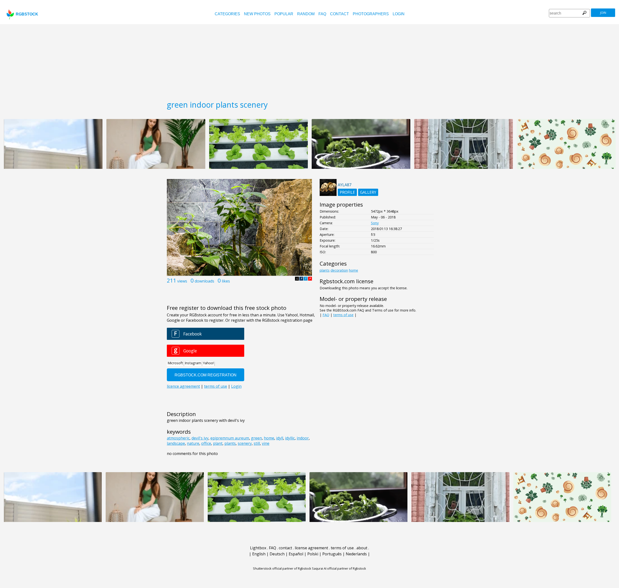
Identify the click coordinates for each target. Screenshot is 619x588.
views (182, 281)
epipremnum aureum (229, 438)
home (269, 438)
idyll (279, 438)
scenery (245, 443)
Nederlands (356, 554)
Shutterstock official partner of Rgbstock (282, 568)
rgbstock (27, 14)
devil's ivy (200, 438)
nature (193, 443)
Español (296, 554)
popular (283, 14)
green (256, 438)
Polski (312, 554)
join (603, 13)
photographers (371, 14)
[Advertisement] (309, 60)
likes (226, 281)
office (206, 443)
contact (339, 14)
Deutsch (277, 554)
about (361, 548)
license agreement (311, 548)
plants (230, 443)
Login (399, 14)
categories (227, 14)
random (306, 14)
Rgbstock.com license (346, 281)
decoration (339, 270)
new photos (257, 14)
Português (332, 554)
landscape (176, 443)
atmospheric (178, 438)
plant (217, 443)
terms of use (343, 315)
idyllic (290, 438)
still (257, 443)
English (258, 554)
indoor (303, 438)
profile (347, 192)
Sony (375, 223)
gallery (368, 192)
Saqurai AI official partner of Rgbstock (339, 568)
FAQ (322, 14)
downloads (204, 281)
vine (265, 443)
